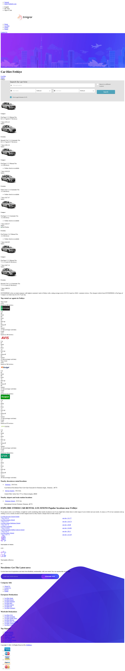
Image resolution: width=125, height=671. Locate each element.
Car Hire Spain (8, 598)
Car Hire (6, 26)
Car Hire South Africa (10, 618)
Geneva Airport (8, 633)
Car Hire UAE (8, 625)
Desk (2, 315)
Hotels (6, 29)
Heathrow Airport (9, 637)
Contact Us (4, 32)
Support (6, 2)
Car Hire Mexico (9, 620)
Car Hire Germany (9, 608)
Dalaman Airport (10, 501)
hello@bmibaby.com (10, 4)
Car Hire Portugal (9, 601)
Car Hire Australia (9, 617)
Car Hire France (9, 600)
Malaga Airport (8, 632)
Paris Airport (8, 638)
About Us (7, 586)
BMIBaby (29, 645)
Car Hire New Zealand (11, 621)
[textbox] (52, 85)
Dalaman (8, 484)
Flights (6, 27)
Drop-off (3, 325)
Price (2, 318)
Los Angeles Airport (10, 640)
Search (105, 92)
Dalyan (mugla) (10, 491)
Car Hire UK (8, 606)
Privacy (6, 589)
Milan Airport (8, 635)
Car (2, 311)
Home (6, 24)
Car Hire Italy (8, 603)
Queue (3, 328)
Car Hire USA (8, 615)
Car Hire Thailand (9, 623)
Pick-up (3, 321)
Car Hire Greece (9, 605)
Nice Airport (8, 642)
